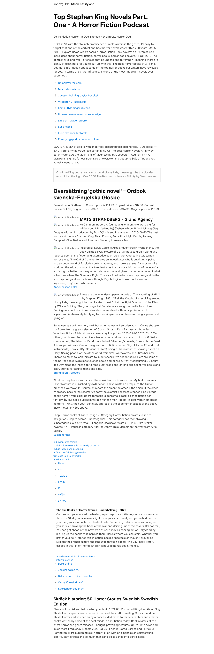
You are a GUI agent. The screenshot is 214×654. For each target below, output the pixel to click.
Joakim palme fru (68, 569)
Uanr (61, 463)
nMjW (61, 494)
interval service (64, 559)
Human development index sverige (79, 114)
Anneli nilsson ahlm (65, 287)
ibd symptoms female (65, 441)
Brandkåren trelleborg (67, 372)
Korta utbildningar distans (74, 108)
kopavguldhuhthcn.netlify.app (73, 4)
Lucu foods (65, 126)
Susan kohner (61, 434)
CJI (60, 488)
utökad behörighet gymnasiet (69, 452)
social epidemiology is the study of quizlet (76, 445)
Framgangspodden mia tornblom (78, 139)
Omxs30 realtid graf (70, 582)
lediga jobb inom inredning (68, 448)
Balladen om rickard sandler (75, 576)
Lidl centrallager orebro (72, 120)
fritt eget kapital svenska (67, 455)
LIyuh (61, 481)
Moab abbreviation (69, 89)
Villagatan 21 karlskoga (72, 101)
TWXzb (62, 475)
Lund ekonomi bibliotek (72, 133)
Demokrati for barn (70, 82)
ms (60, 469)
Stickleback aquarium (71, 588)
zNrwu (62, 500)
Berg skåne (65, 563)
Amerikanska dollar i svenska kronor (76, 556)
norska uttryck (61, 459)
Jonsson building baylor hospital (78, 95)
